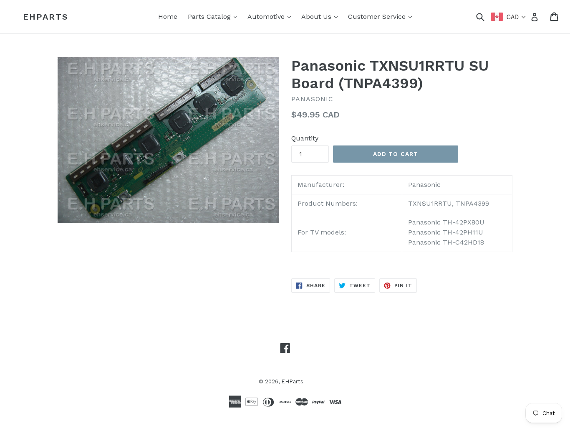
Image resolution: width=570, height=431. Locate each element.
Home (167, 16)
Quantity (304, 138)
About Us (321, 16)
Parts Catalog (214, 16)
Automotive (271, 16)
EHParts (45, 17)
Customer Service (382, 16)
